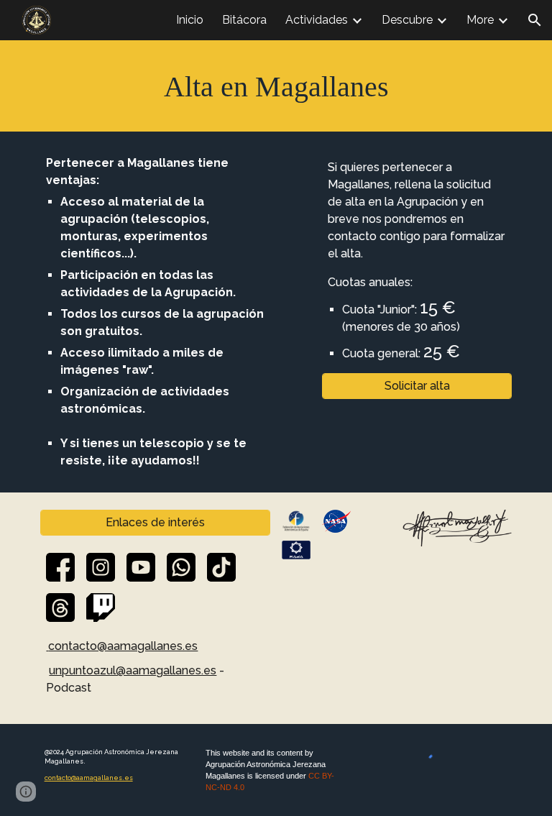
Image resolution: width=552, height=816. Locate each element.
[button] (535, 20)
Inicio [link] (189, 20)
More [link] (480, 20)
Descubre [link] (407, 20)
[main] (275, 86)
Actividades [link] (316, 20)
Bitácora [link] (244, 20)
